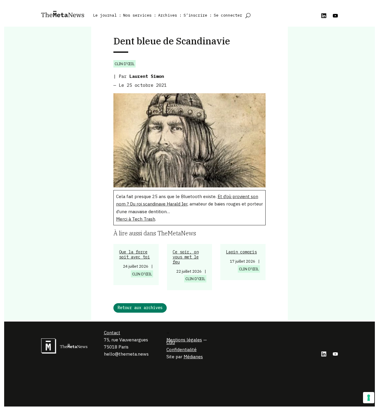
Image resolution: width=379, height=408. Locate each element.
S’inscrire (195, 15)
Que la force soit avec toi (134, 254)
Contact (112, 332)
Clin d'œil (124, 63)
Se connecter (228, 15)
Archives (167, 15)
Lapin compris (241, 252)
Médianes (193, 356)
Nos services (137, 15)
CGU (170, 342)
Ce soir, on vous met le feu (186, 257)
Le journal (105, 15)
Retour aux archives (140, 307)
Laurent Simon (146, 76)
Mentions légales (184, 340)
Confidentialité (181, 349)
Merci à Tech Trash (135, 219)
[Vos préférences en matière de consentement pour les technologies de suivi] (368, 397)
